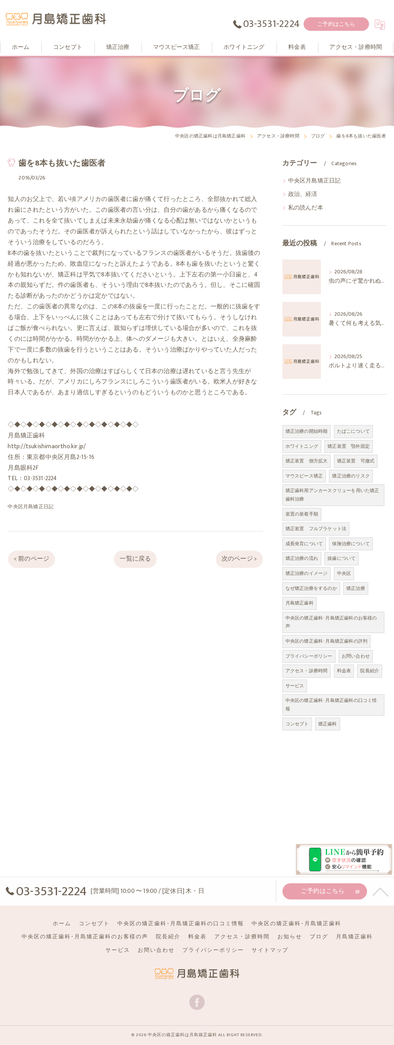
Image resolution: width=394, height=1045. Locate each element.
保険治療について (351, 544)
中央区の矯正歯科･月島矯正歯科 (296, 923)
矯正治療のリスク (351, 476)
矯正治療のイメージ (306, 573)
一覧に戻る (135, 559)
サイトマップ (270, 950)
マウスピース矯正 (304, 476)
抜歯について (341, 558)
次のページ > (239, 559)
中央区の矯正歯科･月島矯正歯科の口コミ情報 (331, 705)
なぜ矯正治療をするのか (311, 588)
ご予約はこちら (336, 24)
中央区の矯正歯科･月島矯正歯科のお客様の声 (331, 622)
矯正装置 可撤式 (356, 461)
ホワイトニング (301, 446)
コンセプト (297, 724)
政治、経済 (302, 194)
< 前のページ (31, 559)
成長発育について (304, 544)
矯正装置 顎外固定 (348, 446)
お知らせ (289, 937)
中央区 (344, 573)
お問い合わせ (356, 656)
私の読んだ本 (305, 208)
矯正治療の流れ (301, 558)
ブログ (319, 937)
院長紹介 (369, 671)
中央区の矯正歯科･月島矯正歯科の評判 (326, 641)
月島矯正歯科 (299, 603)
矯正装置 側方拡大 (306, 461)
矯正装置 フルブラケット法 (316, 529)
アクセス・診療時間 (306, 671)
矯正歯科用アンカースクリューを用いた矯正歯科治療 (332, 495)
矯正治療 (355, 588)
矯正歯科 (327, 724)
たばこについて (353, 431)
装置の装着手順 (301, 514)
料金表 (344, 671)
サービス (294, 686)
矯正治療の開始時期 (306, 431)
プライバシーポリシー (308, 656)
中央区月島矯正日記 (30, 506)
